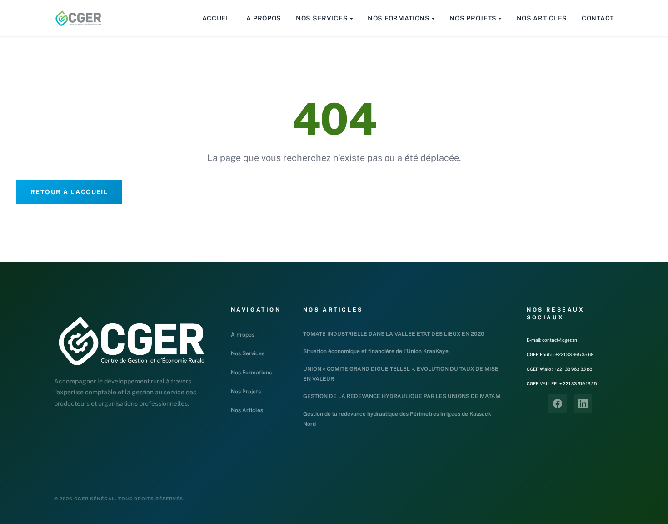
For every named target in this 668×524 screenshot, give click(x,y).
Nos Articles (247, 410)
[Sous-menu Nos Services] (351, 18)
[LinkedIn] (583, 403)
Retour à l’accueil (69, 192)
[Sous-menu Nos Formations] (433, 18)
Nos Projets (246, 391)
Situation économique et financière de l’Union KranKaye (376, 351)
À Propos (242, 335)
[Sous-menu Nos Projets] (500, 18)
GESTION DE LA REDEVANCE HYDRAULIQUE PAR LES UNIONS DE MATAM (401, 396)
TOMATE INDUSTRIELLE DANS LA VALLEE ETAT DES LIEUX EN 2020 (393, 334)
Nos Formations (251, 372)
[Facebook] (557, 403)
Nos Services (247, 353)
